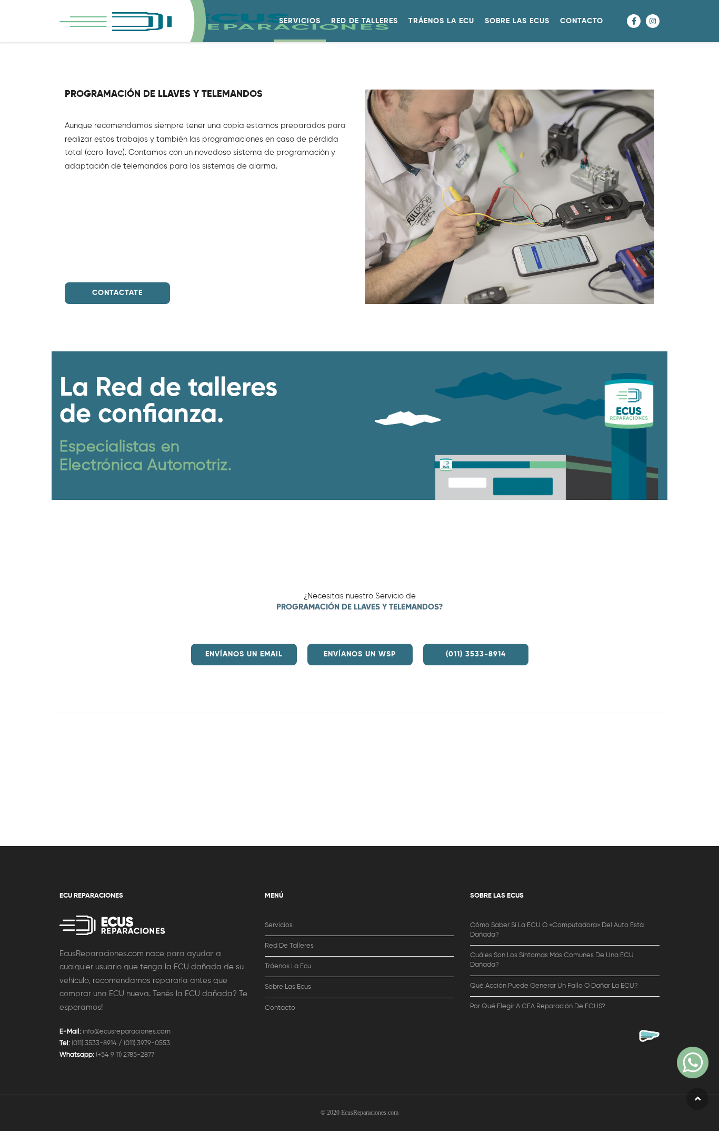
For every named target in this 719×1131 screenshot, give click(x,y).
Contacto (280, 1008)
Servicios (279, 925)
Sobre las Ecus (288, 987)
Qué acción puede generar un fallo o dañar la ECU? (554, 985)
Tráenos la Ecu (288, 966)
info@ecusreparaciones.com (127, 1031)
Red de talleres (289, 945)
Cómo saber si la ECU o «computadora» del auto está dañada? (557, 930)
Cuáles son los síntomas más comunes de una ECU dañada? (552, 960)
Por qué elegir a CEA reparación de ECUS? (537, 1006)
